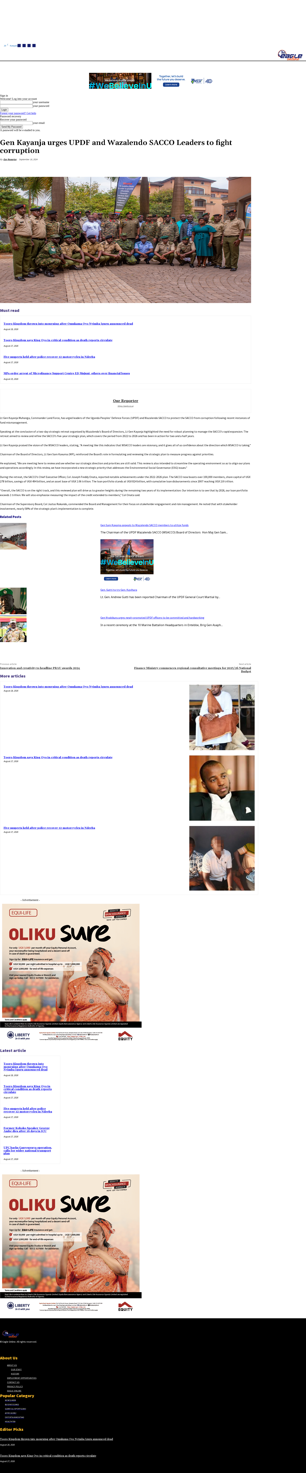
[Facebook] (19, 45)
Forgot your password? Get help (18, 113)
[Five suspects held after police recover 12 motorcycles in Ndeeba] (222, 858)
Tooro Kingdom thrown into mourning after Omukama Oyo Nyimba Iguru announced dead (68, 324)
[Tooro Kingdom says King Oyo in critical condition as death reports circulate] (222, 788)
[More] (245, 168)
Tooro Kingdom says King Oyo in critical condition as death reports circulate (58, 340)
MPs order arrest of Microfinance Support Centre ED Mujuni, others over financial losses (67, 373)
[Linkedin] (29, 45)
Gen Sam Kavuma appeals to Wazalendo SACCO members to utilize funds (144, 525)
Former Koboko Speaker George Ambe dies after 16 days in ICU (27, 1130)
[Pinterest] (219, 167)
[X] (34, 45)
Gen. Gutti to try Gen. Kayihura (118, 590)
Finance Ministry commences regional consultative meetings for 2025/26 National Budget (192, 669)
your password (41, 105)
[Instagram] (24, 45)
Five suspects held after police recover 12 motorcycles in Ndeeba (49, 357)
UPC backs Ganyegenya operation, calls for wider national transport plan (28, 1150)
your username (41, 102)
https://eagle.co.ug (126, 406)
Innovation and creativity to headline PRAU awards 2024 (40, 668)
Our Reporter (10, 159)
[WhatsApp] (232, 167)
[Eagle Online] (290, 55)
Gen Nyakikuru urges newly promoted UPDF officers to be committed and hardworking (152, 617)
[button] (168, 65)
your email (39, 122)
